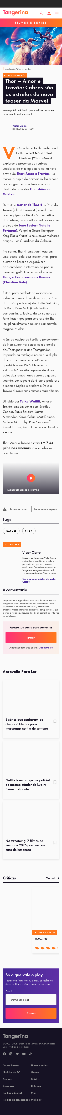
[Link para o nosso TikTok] (30, 1054)
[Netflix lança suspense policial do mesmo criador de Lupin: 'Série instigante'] (31, 758)
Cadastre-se (46, 647)
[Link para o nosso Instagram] (10, 1054)
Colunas (36, 1086)
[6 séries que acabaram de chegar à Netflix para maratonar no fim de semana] (31, 697)
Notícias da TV (11, 1072)
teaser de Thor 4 (29, 205)
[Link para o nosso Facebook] (4, 1054)
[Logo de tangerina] (15, 13)
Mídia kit (36, 1099)
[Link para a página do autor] (7, 127)
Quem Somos (11, 1065)
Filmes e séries (39, 1065)
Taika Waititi (30, 401)
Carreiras (8, 1086)
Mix (33, 1093)
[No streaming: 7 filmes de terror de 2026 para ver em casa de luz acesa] (31, 818)
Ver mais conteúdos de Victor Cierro (39, 580)
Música (35, 1079)
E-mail (9, 991)
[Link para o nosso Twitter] (17, 1054)
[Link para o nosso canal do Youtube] (23, 1054)
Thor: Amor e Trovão (33, 173)
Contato (7, 1079)
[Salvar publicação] (54, 722)
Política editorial (12, 1093)
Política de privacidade (16, 1099)
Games (35, 1072)
